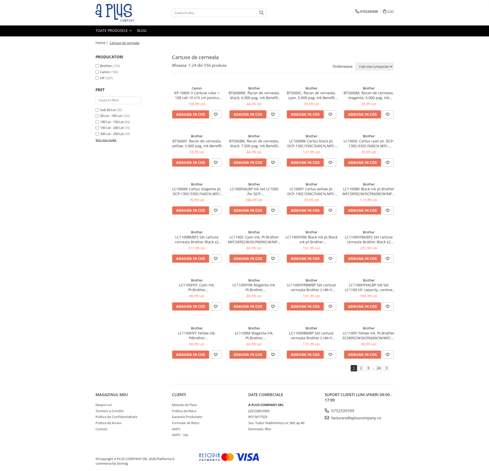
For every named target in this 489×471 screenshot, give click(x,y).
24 (379, 368)
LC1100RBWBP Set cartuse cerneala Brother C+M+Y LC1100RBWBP (311, 335)
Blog (141, 30)
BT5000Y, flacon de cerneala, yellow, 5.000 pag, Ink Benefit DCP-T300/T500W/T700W (197, 143)
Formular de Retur (186, 423)
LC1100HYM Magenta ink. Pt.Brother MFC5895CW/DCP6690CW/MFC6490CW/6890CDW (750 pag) (254, 287)
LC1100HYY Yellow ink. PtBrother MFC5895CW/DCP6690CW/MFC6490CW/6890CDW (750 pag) (197, 335)
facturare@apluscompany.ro (355, 417)
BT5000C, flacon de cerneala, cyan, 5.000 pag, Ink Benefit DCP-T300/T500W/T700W (311, 95)
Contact (101, 429)
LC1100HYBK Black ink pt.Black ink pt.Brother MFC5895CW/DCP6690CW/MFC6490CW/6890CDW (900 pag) (311, 239)
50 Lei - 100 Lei (111, 115)
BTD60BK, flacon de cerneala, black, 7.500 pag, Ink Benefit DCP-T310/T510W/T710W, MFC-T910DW (254, 143)
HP (102, 78)
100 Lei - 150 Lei (112, 121)
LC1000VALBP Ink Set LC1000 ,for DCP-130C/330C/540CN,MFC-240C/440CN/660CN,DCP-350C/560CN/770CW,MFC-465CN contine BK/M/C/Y (254, 191)
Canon (105, 72)
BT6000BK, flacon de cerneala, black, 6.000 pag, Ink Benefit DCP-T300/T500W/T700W (254, 95)
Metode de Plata (184, 404)
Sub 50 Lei (107, 109)
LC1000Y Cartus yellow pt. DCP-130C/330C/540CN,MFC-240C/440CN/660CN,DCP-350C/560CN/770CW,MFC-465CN (311, 191)
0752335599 (342, 410)
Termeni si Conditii (110, 411)
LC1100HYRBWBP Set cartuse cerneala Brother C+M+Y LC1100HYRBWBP (311, 287)
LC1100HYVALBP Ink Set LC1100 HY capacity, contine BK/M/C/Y (368, 287)
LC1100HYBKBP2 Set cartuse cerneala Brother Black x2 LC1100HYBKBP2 (369, 239)
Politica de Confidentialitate (116, 416)
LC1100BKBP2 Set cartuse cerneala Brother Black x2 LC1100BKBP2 (197, 239)
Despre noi (104, 404)
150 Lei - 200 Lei (112, 127)
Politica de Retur (184, 411)
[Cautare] (261, 13)
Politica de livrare (108, 423)
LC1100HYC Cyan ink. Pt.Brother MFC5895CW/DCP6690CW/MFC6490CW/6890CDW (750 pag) (197, 287)
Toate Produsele (112, 30)
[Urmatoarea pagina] (386, 368)
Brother (106, 65)
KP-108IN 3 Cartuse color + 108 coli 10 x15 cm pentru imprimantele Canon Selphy (197, 95)
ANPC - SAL (180, 435)
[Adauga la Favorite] (216, 114)
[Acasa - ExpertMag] (121, 13)
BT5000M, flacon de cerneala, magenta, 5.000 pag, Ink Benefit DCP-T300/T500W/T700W (369, 95)
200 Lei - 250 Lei (112, 133)
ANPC (176, 429)
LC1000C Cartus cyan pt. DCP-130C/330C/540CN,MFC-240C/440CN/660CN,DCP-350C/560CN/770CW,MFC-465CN (369, 143)
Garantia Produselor (187, 416)
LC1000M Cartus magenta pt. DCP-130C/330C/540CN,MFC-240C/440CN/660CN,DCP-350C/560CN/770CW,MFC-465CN (197, 191)
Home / (102, 42)
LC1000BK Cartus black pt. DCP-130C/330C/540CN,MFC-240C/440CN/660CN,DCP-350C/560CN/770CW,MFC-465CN (311, 143)
